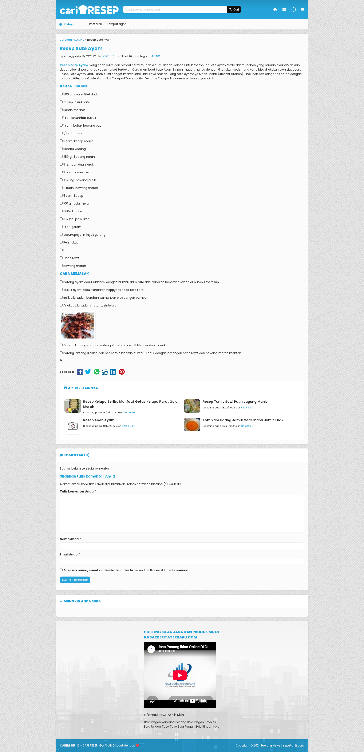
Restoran (95, 24)
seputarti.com (293, 746)
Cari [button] (235, 9)
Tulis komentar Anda (77, 491)
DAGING (155, 56)
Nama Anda (69, 539)
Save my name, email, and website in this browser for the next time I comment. (127, 570)
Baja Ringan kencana (159, 722)
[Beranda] (275, 10)
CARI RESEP (110, 56)
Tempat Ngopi (117, 24)
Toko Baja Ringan (182, 726)
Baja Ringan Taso (156, 726)
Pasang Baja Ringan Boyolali (195, 722)
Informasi (151, 715)
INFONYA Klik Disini (172, 715)
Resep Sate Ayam (81, 48)
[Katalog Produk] (284, 10)
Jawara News (270, 746)
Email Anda (69, 554)
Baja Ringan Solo (207, 726)
